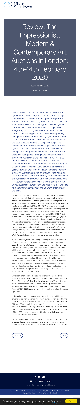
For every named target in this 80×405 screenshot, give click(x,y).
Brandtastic (53, 393)
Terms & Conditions (50, 385)
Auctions (36, 90)
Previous (17, 335)
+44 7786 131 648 (44, 381)
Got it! (71, 401)
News (45, 90)
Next (64, 335)
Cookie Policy (52, 402)
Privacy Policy (30, 385)
